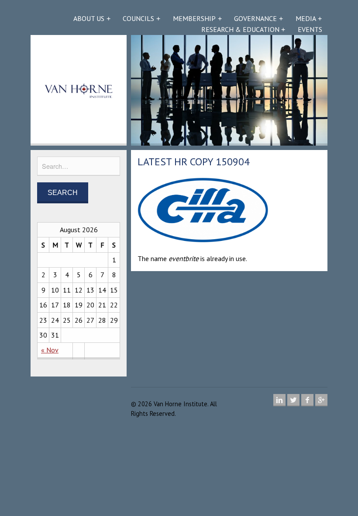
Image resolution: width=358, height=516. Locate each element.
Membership (194, 18)
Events (310, 29)
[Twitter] (293, 400)
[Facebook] (307, 400)
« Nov (50, 349)
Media (306, 18)
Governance (255, 18)
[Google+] (321, 400)
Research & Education (240, 29)
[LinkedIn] (279, 400)
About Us (88, 18)
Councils (138, 18)
